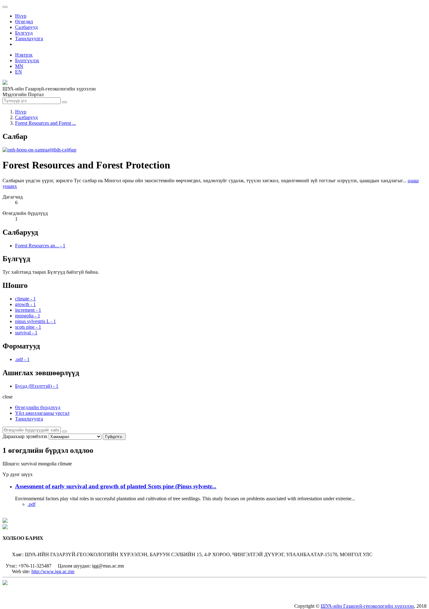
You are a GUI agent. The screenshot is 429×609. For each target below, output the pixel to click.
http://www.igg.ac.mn (52, 571)
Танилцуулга (29, 38)
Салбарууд (26, 27)
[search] (64, 431)
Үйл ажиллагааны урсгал (42, 413)
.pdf (31, 504)
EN (18, 71)
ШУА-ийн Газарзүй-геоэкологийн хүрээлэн (367, 606)
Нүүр (20, 16)
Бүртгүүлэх (27, 60)
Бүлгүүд (24, 33)
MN (19, 66)
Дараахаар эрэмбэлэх (25, 436)
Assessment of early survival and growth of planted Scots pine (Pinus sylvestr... (115, 486)
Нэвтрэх (24, 55)
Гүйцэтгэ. (114, 436)
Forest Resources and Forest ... (45, 123)
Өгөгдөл (24, 21)
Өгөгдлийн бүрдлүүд (37, 407)
